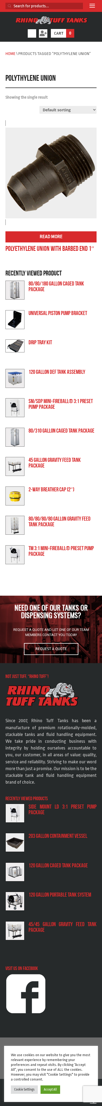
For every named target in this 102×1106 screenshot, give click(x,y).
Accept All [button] (50, 1089)
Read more (51, 236)
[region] (51, 629)
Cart (62, 33)
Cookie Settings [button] (24, 1089)
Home (10, 53)
